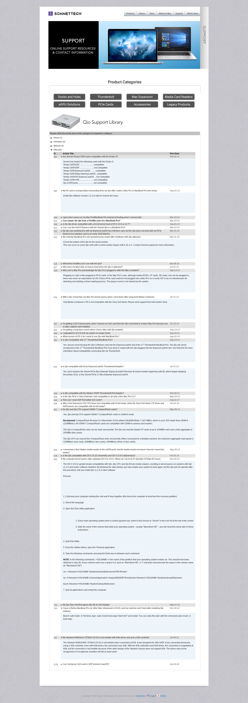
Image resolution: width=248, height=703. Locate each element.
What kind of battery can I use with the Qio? (82, 263)
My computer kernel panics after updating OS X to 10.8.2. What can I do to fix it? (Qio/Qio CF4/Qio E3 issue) (111, 459)
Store (151, 13)
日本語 (163, 696)
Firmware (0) (59, 142)
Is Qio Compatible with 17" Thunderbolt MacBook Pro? (88, 340)
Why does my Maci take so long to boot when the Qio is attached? (93, 267)
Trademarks (140, 696)
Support (179, 13)
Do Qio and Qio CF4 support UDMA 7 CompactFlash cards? (90, 409)
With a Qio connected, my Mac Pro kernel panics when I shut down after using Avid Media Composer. (109, 297)
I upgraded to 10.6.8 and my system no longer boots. (87, 333)
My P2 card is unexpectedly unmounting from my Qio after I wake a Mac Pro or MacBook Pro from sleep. (110, 191)
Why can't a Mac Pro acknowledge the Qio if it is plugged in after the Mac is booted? (101, 270)
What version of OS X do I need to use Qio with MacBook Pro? (91, 336)
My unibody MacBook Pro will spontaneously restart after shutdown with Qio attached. (102, 237)
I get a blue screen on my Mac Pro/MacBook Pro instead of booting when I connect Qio (102, 217)
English (153, 696)
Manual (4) (59, 146)
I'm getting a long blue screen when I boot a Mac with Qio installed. (93, 330)
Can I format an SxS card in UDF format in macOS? (86, 664)
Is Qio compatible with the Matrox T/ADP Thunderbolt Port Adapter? (93, 393)
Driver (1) (58, 138)
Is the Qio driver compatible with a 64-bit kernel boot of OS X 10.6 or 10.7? (96, 224)
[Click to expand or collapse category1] (51, 150)
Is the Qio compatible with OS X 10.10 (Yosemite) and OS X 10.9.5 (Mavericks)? (99, 455)
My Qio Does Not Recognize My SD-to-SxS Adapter (86, 605)
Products (130, 13)
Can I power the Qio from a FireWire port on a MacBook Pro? (91, 221)
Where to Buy (165, 13)
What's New (192, 13)
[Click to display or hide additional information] (62, 157)
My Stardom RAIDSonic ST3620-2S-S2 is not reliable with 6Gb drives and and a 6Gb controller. (106, 637)
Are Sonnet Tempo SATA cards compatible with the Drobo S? (90, 156)
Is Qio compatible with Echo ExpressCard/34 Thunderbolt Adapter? (93, 366)
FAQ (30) (58, 150)
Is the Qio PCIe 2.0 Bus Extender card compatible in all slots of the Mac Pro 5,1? (99, 396)
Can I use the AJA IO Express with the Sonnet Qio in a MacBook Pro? (94, 227)
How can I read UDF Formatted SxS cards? (82, 400)
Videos (142, 13)
